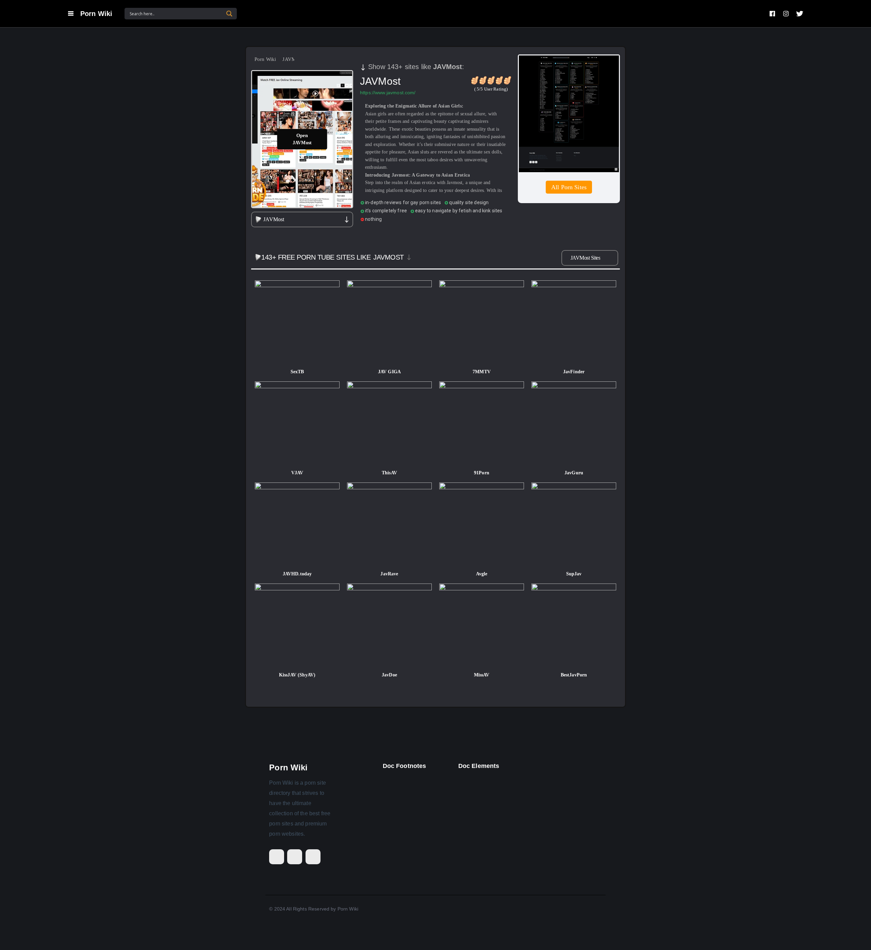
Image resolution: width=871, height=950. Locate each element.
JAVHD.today (297, 573)
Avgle (482, 573)
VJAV (297, 472)
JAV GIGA (389, 371)
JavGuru (573, 472)
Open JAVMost (302, 139)
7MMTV (482, 371)
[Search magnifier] (229, 13)
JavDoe (389, 674)
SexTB (297, 371)
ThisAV (389, 472)
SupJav (574, 573)
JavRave (389, 573)
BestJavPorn (574, 674)
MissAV (482, 674)
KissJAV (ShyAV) (297, 674)
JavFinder (574, 371)
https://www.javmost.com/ (388, 92)
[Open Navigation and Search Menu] (70, 13)
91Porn (481, 472)
